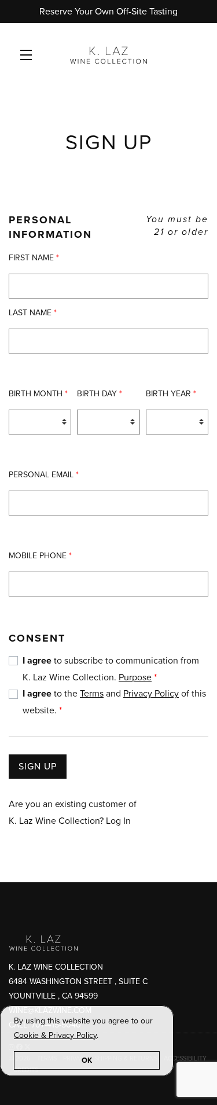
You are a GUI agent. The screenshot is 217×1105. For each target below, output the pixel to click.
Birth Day (99, 394)
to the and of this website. (114, 702)
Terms (92, 693)
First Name (34, 258)
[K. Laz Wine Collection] (108, 942)
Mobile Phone (40, 556)
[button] (29, 55)
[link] (55, 1035)
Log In (118, 821)
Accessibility (185, 1058)
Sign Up (38, 766)
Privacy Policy (151, 693)
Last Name (33, 313)
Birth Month (38, 394)
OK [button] (87, 1060)
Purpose (135, 677)
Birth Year (171, 394)
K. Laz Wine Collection (108, 55)
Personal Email (44, 475)
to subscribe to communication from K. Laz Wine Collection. (111, 669)
